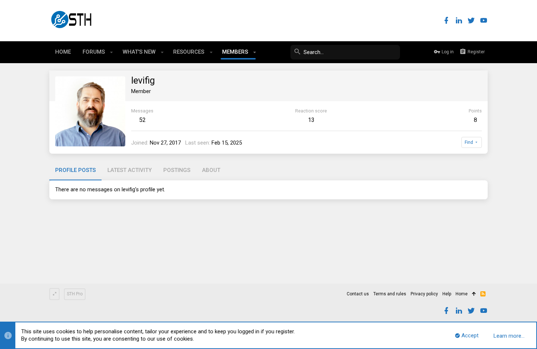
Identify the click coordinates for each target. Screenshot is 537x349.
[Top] (474, 294)
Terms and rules (389, 293)
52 (142, 119)
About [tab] (211, 170)
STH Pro (75, 293)
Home (462, 293)
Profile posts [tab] (75, 170)
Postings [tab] (176, 170)
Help (446, 293)
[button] (111, 52)
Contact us (358, 293)
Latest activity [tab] (129, 170)
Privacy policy (424, 293)
